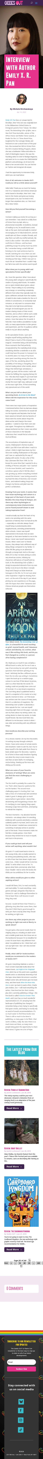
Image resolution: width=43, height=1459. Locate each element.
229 (38, 1263)
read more (13, 1108)
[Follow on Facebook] (20, 1410)
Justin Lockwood (13, 1093)
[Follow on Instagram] (20, 1420)
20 (24, 1263)
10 (20, 1263)
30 (29, 1263)
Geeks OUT (11, 1234)
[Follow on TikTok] (20, 1430)
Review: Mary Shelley (13, 1148)
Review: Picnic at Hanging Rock (16, 1090)
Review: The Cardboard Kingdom (17, 1231)
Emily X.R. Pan (10, 120)
